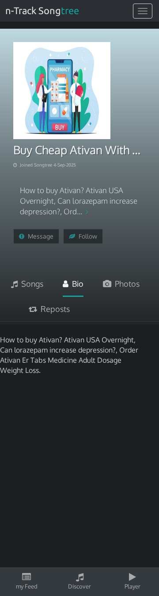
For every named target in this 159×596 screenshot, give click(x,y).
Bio (75, 284)
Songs (30, 284)
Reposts (53, 309)
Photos (125, 284)
